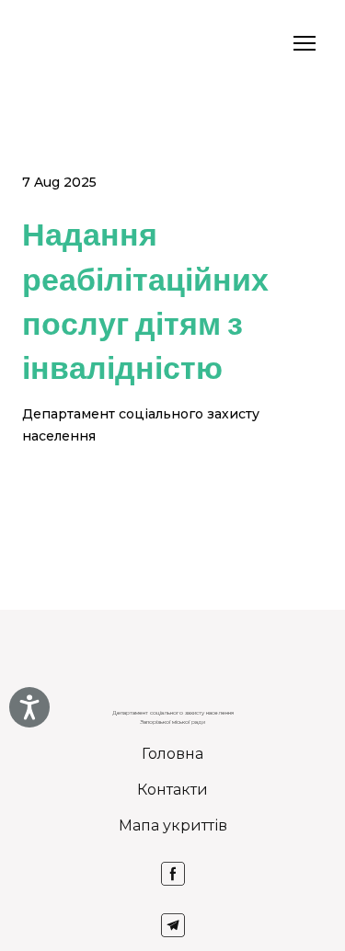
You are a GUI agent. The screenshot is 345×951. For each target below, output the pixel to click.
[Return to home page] (46, 43)
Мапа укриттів (173, 825)
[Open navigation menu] (304, 43)
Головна (172, 753)
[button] (173, 874)
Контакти (172, 789)
